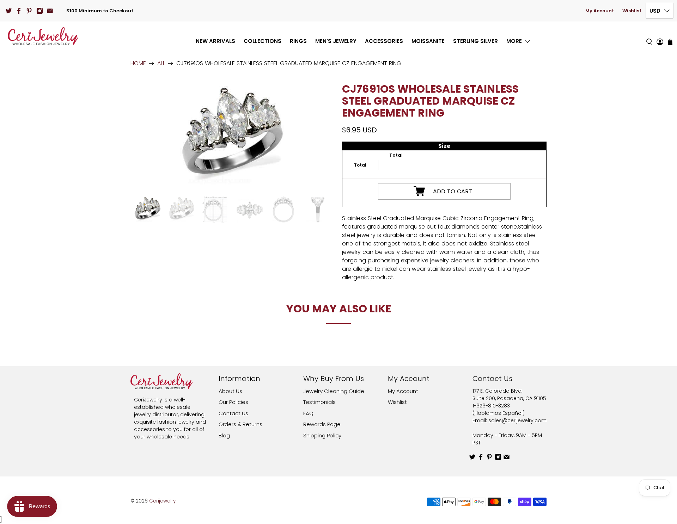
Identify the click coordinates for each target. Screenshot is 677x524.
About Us (230, 391)
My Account (599, 10)
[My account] (660, 36)
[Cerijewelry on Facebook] (19, 10)
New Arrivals (215, 41)
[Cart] (670, 41)
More (514, 41)
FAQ (308, 413)
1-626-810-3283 (491, 405)
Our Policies (233, 402)
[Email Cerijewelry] (50, 10)
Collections (262, 41)
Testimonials (319, 402)
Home (138, 63)
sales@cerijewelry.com (517, 420)
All (161, 63)
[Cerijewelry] (43, 36)
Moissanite (428, 41)
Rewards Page (322, 424)
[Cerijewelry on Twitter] (8, 10)
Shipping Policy (322, 435)
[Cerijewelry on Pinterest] (29, 10)
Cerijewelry (162, 501)
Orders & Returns (240, 424)
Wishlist (631, 10)
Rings (298, 41)
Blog (224, 435)
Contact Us (233, 413)
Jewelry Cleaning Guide (333, 391)
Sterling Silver (475, 41)
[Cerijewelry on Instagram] (39, 10)
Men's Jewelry (335, 41)
